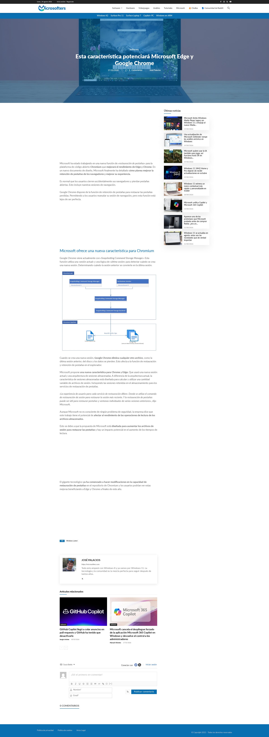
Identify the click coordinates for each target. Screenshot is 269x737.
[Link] (103, 683)
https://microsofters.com (90, 564)
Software (134, 49)
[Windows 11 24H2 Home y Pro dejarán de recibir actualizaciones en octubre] (173, 172)
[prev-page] (61, 648)
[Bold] (72, 683)
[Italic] (76, 683)
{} (107, 684)
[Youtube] (230, 2)
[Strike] (83, 683)
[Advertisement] (108, 139)
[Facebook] (220, 2)
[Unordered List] (91, 683)
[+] (110, 684)
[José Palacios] (71, 569)
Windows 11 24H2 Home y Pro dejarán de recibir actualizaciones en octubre (196, 171)
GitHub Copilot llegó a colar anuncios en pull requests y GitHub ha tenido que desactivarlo (82, 632)
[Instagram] (224, 2)
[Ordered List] (87, 683)
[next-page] (66, 648)
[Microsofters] (58, 8)
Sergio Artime (64, 639)
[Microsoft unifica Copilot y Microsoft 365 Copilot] (173, 205)
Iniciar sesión (151, 665)
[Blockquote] (95, 683)
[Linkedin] (124, 112)
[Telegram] (131, 112)
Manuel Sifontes (115, 643)
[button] (228, 8)
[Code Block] (99, 683)
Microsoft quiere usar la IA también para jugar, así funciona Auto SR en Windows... (195, 154)
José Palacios (155, 70)
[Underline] (80, 683)
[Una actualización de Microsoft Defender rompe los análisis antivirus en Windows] (173, 140)
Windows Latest (71, 541)
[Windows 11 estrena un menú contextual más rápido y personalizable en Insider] (173, 189)
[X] (227, 2)
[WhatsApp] (118, 112)
